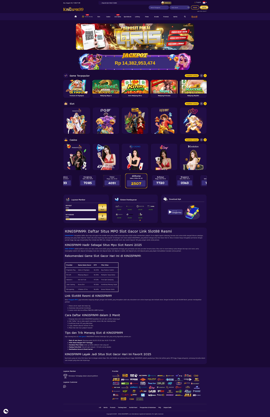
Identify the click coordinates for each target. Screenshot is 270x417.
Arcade (156, 16)
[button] (191, 36)
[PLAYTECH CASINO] (106, 157)
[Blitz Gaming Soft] (135, 120)
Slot (98, 16)
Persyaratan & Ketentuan (148, 407)
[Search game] (185, 16)
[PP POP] (193, 120)
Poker (147, 16)
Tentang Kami (122, 407)
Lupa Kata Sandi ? (202, 11)
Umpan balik (167, 407)
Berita (175, 16)
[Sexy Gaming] (164, 157)
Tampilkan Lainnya (192, 76)
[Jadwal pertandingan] (166, 2)
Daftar (204, 7)
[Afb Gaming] (164, 120)
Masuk (195, 7)
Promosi (166, 16)
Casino (108, 16)
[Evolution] (193, 157)
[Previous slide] (201, 75)
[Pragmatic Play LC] (76, 157)
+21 (100, 407)
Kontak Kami (133, 407)
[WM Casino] (135, 157)
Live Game (118, 16)
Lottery (137, 16)
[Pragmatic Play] (76, 120)
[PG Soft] (106, 120)
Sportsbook (127, 16)
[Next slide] (205, 75)
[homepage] (75, 16)
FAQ (159, 407)
